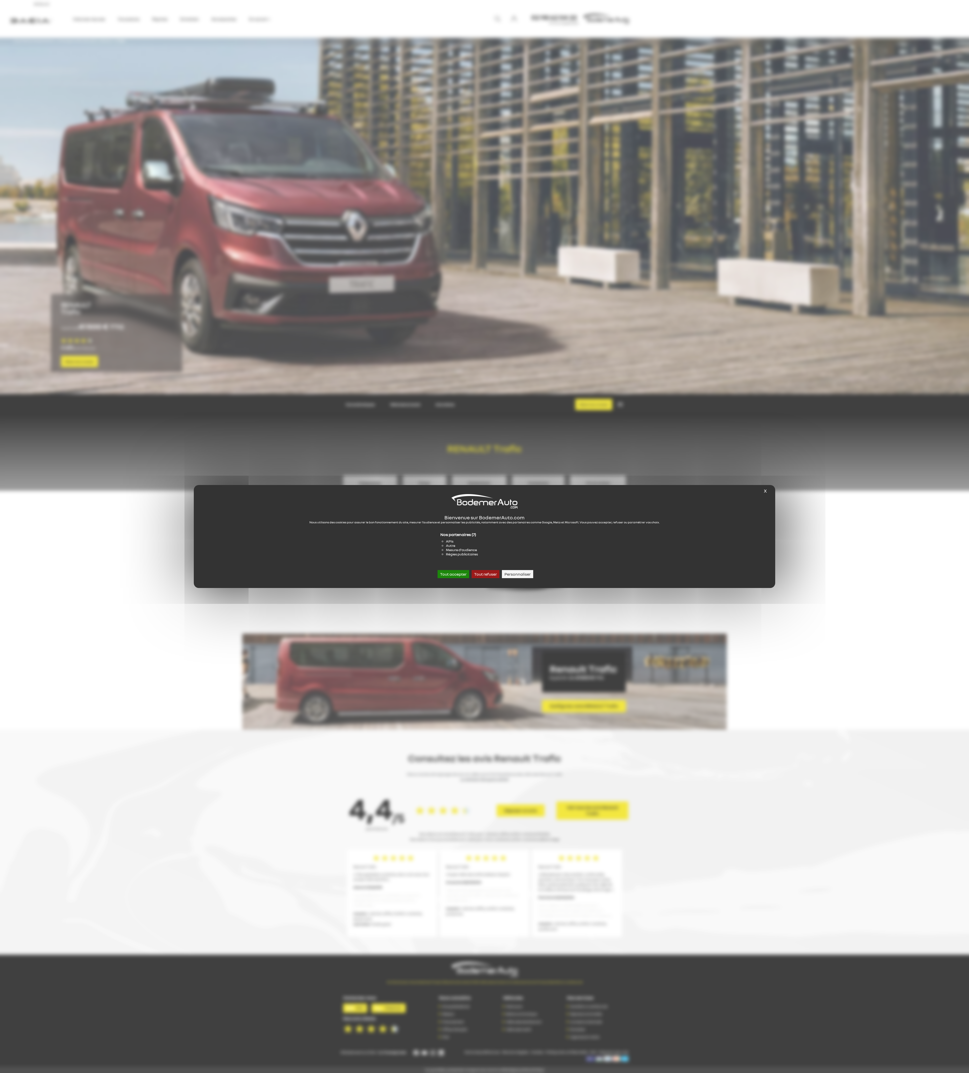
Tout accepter (453, 574)
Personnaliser (517, 574)
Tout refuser (485, 574)
